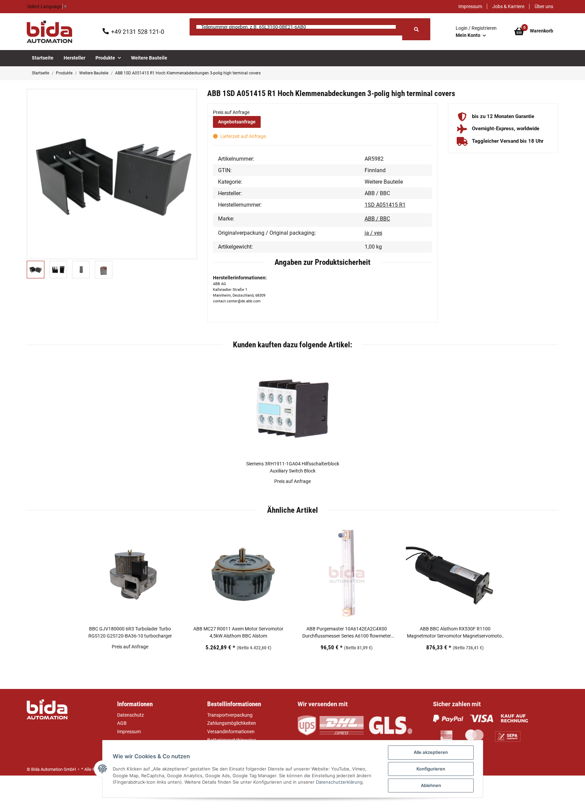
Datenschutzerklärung (339, 782)
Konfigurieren (430, 768)
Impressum (470, 6)
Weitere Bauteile (384, 182)
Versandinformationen (231, 731)
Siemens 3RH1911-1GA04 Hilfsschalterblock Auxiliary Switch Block (292, 467)
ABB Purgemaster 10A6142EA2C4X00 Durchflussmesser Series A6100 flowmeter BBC (346, 633)
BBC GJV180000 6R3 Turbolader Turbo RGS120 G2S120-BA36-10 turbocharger (130, 632)
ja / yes (373, 233)
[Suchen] (416, 29)
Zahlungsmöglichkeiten (231, 723)
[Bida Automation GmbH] (49, 32)
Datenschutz (130, 715)
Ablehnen (431, 785)
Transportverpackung (230, 715)
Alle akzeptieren (431, 752)
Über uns (544, 6)
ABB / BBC (377, 218)
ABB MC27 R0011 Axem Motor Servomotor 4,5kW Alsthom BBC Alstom (238, 632)
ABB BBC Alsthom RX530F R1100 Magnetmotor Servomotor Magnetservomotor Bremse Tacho (455, 633)
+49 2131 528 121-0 (137, 31)
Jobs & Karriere (508, 6)
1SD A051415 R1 (385, 205)
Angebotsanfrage (237, 121)
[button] (476, 32)
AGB (122, 723)
